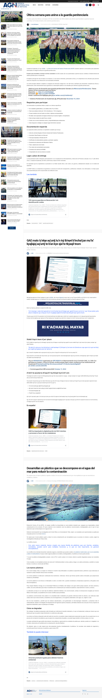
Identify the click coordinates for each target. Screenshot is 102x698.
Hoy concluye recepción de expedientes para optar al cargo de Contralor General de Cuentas (14, 42)
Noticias (48, 5)
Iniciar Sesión (96, 1)
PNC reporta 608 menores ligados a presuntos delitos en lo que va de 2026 (14, 26)
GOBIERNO (49, 253)
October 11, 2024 (60, 369)
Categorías (55, 5)
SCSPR (40, 694)
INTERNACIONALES (61, 480)
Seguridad (65, 24)
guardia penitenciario (48, 223)
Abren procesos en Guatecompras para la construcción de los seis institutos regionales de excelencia (14, 206)
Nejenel (61, 297)
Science (44, 533)
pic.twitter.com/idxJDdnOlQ (37, 366)
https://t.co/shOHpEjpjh (46, 92)
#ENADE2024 (37, 361)
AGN (43, 68)
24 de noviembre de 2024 (45, 24)
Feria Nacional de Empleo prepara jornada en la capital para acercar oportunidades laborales (14, 173)
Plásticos (52, 680)
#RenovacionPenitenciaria (82, 88)
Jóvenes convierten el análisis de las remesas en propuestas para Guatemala (14, 111)
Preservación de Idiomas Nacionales (60, 253)
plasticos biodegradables (61, 680)
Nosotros (40, 5)
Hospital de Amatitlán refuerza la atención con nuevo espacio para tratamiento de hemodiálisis (14, 158)
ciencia (33, 680)
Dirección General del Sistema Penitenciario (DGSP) (61, 68)
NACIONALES (55, 24)
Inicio (34, 5)
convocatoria (35, 223)
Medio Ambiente (69, 480)
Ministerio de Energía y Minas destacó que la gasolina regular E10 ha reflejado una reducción (14, 34)
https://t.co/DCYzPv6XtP (46, 93)
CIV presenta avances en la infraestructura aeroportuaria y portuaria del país (14, 181)
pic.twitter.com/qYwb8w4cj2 (62, 95)
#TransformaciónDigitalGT (72, 364)
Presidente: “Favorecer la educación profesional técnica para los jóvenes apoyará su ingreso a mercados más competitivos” (13, 51)
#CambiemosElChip (42, 364)
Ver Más (12, 227)
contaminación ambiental (42, 680)
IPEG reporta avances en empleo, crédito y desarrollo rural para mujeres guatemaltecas (14, 150)
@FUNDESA (57, 361)
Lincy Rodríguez (34, 24)
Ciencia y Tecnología (52, 480)
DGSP (40, 223)
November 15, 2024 (73, 99)
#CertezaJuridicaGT (56, 364)
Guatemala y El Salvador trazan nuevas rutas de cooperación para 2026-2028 (10, 132)
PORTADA (60, 24)
